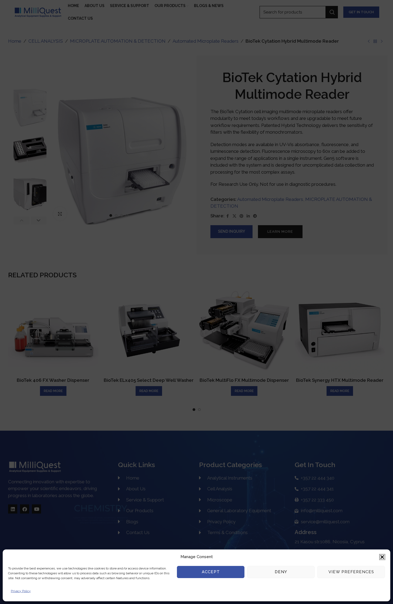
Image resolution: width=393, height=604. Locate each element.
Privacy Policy (21, 591)
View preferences (351, 571)
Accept (211, 571)
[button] (382, 557)
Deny (281, 571)
